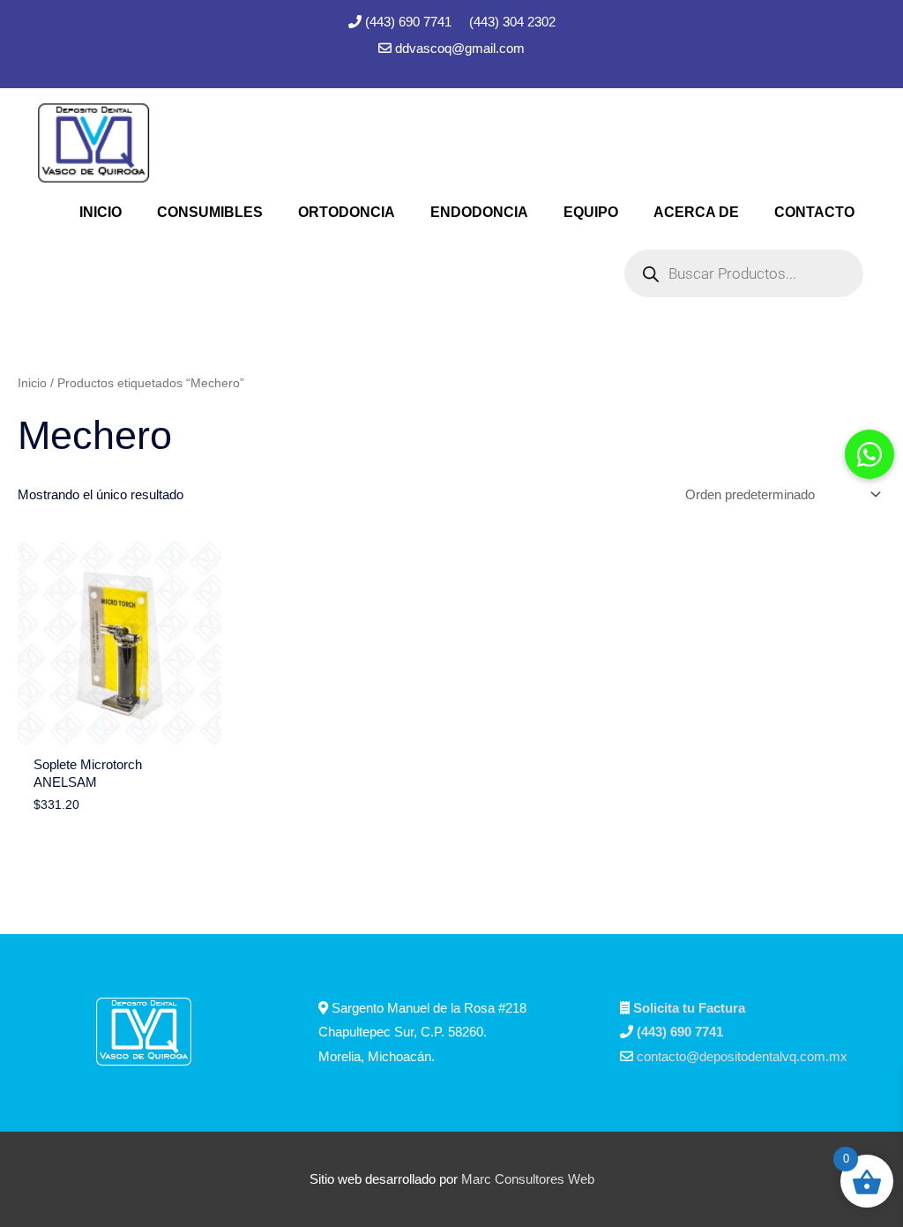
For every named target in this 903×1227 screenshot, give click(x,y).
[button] (869, 454)
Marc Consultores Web (527, 1178)
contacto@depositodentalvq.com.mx (742, 1056)
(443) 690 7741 (410, 21)
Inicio (32, 383)
